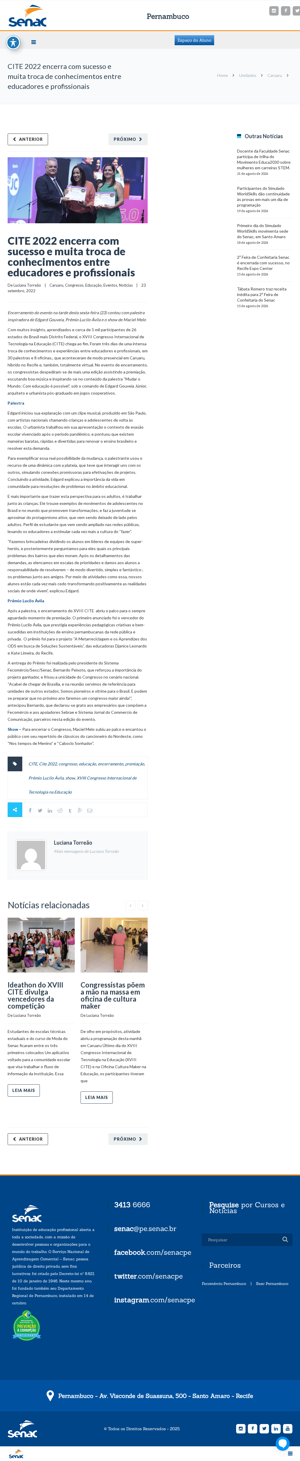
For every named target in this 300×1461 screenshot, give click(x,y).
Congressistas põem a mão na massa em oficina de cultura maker (113, 995)
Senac (36, 16)
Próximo (125, 139)
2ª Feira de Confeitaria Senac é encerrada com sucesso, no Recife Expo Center (263, 263)
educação (87, 763)
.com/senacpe (152, 1252)
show (70, 777)
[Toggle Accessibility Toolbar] (13, 42)
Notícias (126, 285)
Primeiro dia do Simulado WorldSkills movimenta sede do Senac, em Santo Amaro (262, 231)
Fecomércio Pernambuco (224, 1283)
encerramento (110, 763)
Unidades (247, 75)
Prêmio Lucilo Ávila (46, 777)
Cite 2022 (48, 763)
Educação (93, 285)
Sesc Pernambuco (272, 1283)
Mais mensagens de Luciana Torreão (86, 851)
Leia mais (23, 1090)
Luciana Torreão (27, 285)
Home (222, 75)
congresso (68, 763)
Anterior (31, 139)
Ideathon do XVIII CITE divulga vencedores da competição (35, 995)
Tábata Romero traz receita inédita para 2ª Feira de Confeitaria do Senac (262, 294)
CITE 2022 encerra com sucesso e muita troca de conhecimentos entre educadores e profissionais (71, 256)
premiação (134, 763)
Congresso (74, 285)
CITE (32, 763)
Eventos (110, 285)
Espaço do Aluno (194, 40)
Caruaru (274, 75)
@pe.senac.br (145, 1228)
